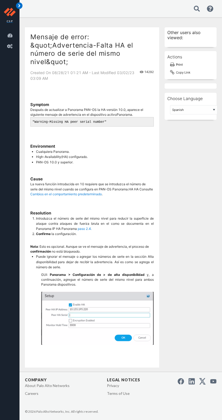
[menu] (11, 40)
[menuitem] (11, 34)
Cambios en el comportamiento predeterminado (66, 194)
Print (179, 65)
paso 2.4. (85, 229)
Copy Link (183, 72)
